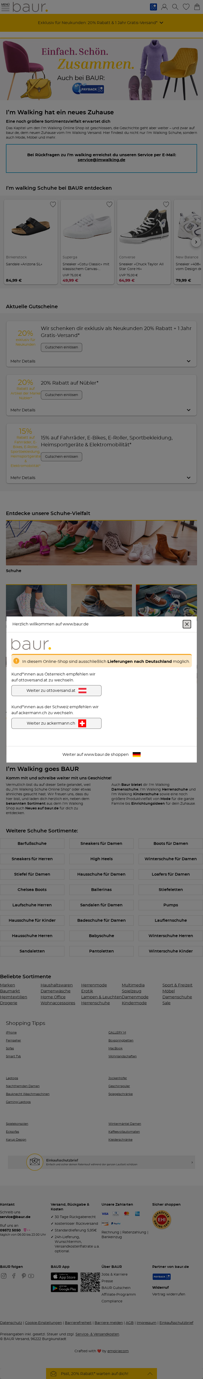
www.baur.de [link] (97, 755)
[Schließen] (187, 624)
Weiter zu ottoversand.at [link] (51, 691)
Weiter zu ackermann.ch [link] (51, 723)
